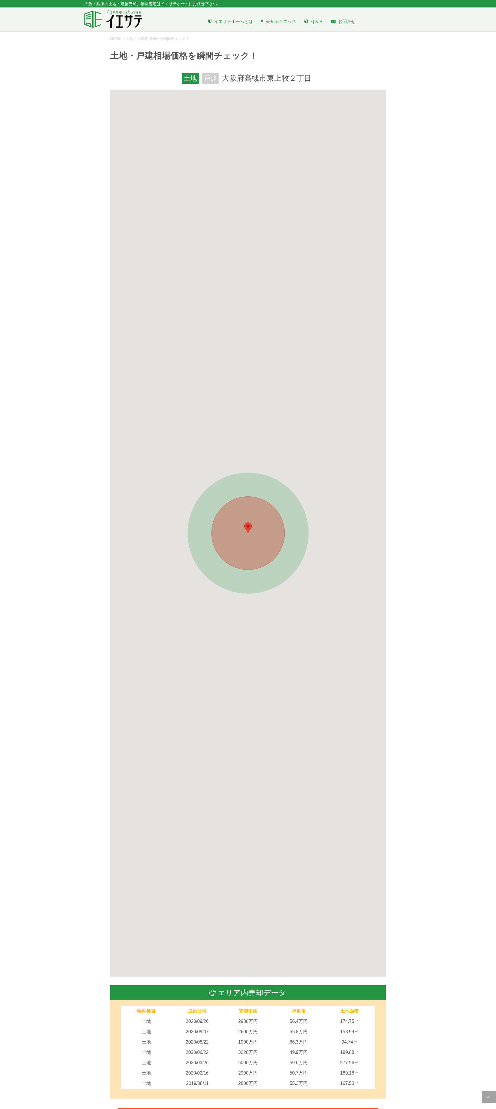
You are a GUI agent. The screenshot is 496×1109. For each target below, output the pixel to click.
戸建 (210, 78)
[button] (248, 527)
